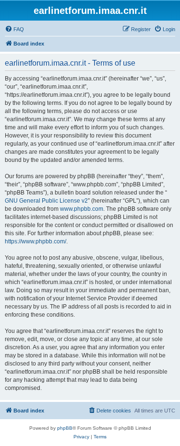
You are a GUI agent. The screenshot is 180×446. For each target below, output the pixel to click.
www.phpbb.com (81, 209)
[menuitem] (14, 29)
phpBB (64, 428)
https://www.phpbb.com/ (35, 241)
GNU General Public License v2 (46, 200)
